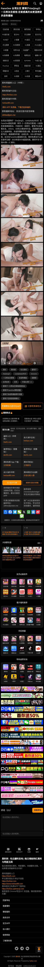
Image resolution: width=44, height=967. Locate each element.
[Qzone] (33, 512)
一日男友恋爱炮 (8, 378)
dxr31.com (28, 455)
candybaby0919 (20, 374)
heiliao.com (28, 441)
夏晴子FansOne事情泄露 (12, 390)
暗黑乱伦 (27, 55)
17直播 (16, 40)
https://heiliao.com (9, 95)
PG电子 (5, 40)
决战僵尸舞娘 (27, 50)
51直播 (27, 45)
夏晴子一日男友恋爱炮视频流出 (14, 386)
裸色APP (38, 76)
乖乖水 (38, 29)
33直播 (5, 50)
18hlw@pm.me (8, 115)
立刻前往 (27, 465)
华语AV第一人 (27, 382)
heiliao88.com (8, 103)
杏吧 (5, 76)
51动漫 (27, 76)
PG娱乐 (27, 40)
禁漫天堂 (27, 66)
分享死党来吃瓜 (34, 406)
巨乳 (15, 382)
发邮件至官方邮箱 (32, 483)
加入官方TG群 (12, 483)
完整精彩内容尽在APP (11, 406)
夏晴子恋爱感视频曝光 (11, 398)
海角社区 (6, 61)
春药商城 (27, 29)
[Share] (5, 512)
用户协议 (11, 966)
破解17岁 (38, 55)
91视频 (16, 76)
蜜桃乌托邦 (38, 50)
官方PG (16, 35)
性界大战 (16, 50)
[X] (24, 512)
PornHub (6, 66)
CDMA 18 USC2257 (29, 966)
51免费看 (16, 55)
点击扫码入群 (29, 475)
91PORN (27, 61)
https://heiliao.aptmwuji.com (13, 889)
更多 (39, 543)
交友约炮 (6, 29)
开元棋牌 (27, 35)
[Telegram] (15, 512)
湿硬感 (34, 378)
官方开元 (38, 35)
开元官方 (38, 40)
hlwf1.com (6, 87)
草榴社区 (6, 71)
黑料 (4, 370)
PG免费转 (16, 45)
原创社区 (14, 24)
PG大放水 (38, 45)
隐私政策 (19, 966)
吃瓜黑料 (24, 370)
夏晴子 (34, 370)
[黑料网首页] (22, 4)
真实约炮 (16, 29)
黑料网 (13, 370)
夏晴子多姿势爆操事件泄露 (12, 394)
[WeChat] (19, 512)
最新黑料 (5, 24)
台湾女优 (6, 382)
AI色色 (16, 71)
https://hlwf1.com (8, 876)
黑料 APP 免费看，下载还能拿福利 (16, 107)
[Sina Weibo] (38, 512)
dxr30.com (7, 455)
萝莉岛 (16, 66)
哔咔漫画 (38, 71)
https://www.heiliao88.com (12, 884)
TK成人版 (38, 61)
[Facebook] (10, 512)
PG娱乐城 (5, 35)
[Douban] (29, 512)
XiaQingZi (6, 374)
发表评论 (37, 810)
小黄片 (27, 71)
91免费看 (5, 55)
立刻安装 (7, 465)
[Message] (22, 516)
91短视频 (16, 61)
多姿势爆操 (23, 378)
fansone (34, 374)
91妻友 (38, 66)
